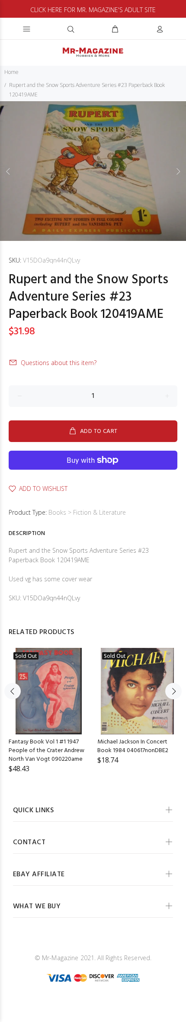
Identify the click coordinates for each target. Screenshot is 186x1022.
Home (11, 72)
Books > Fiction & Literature (87, 512)
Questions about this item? (58, 363)
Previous (8, 171)
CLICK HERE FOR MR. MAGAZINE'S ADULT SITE (93, 10)
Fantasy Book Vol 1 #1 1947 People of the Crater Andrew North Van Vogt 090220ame (46, 750)
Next (178, 171)
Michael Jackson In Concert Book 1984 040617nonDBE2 (132, 746)
